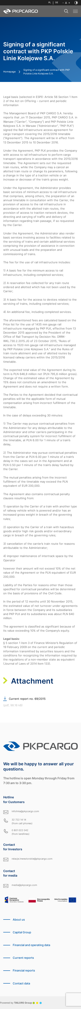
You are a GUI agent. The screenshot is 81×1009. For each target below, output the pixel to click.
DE (56, 2)
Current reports (23, 957)
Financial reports (24, 970)
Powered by (16, 1002)
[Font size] (66, 3)
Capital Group (22, 932)
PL (49, 2)
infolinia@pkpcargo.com (25, 811)
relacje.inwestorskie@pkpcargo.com (32, 858)
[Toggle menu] (75, 11)
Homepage (9, 71)
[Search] (66, 11)
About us (19, 919)
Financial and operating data (31, 945)
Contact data (21, 983)
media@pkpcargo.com (24, 885)
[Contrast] (76, 2)
